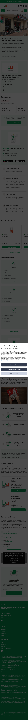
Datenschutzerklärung (5, 360)
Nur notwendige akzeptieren (14, 369)
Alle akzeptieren (14, 364)
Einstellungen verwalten (14, 373)
